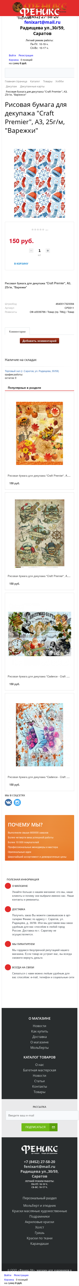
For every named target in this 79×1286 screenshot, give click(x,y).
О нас (39, 1064)
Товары (39, 1092)
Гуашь (39, 1232)
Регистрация (26, 55)
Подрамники (39, 1216)
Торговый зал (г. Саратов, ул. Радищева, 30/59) (32, 371)
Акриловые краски (39, 1222)
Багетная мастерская (39, 1070)
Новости (39, 1026)
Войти (13, 55)
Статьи (39, 1081)
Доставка (39, 1037)
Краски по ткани (39, 1238)
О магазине (39, 1042)
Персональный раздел (40, 1198)
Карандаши (39, 1243)
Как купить (39, 1031)
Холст (39, 1227)
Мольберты (39, 1047)
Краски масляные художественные (39, 1211)
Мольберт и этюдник (39, 1205)
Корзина (14, 59)
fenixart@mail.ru (42, 22)
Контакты (39, 1086)
